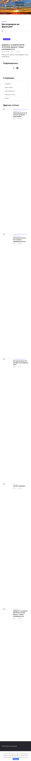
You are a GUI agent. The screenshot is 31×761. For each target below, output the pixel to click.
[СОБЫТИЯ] (15, 41)
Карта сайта (9, 87)
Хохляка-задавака (19, 486)
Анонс (7, 98)
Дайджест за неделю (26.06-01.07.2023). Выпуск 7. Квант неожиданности (13, 47)
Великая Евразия (19, 4)
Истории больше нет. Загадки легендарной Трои (20, 362)
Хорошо (15, 759)
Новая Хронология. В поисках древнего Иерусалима (20, 114)
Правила (8, 84)
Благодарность (10, 91)
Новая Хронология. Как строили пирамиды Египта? (19, 239)
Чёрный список (10, 94)
